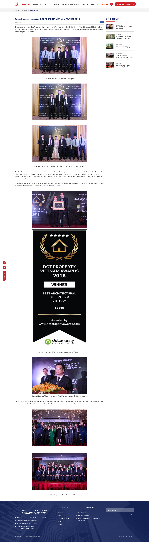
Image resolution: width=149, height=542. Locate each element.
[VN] (102, 4)
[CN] (107, 4)
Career (85, 4)
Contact (95, 4)
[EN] (105, 4)
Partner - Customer (70, 4)
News (56, 4)
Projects (37, 4)
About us (26, 4)
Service (48, 4)
